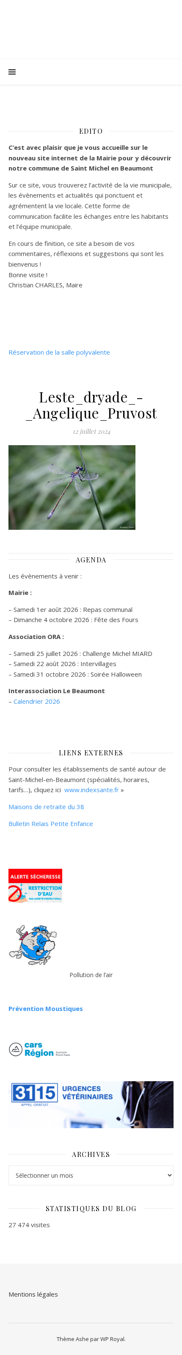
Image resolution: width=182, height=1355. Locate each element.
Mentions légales (33, 1294)
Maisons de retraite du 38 (46, 806)
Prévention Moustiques (45, 1008)
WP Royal (112, 1339)
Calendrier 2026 (37, 701)
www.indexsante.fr (91, 789)
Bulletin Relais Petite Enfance (50, 823)
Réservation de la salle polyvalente (59, 352)
